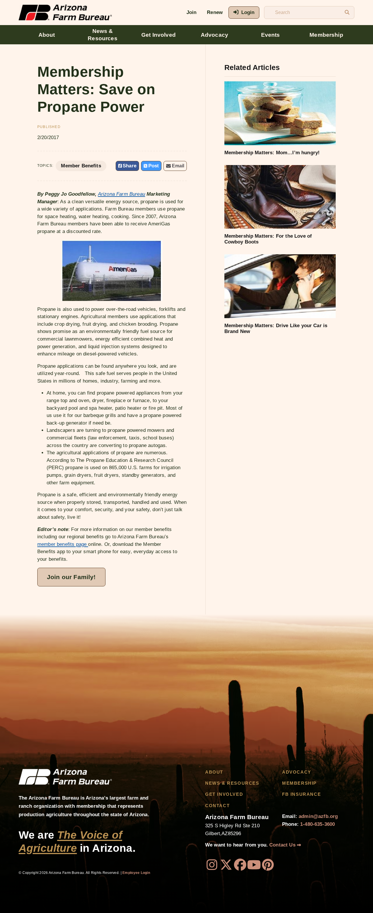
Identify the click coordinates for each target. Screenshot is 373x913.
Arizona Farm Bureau (121, 194)
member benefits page (62, 544)
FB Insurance (301, 794)
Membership (326, 35)
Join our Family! (71, 577)
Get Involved (158, 35)
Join (191, 12)
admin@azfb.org (318, 816)
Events (270, 35)
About (46, 35)
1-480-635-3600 (317, 824)
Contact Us (283, 845)
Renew (215, 12)
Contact (217, 805)
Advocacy (214, 35)
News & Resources (102, 34)
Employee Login (136, 873)
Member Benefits (81, 166)
